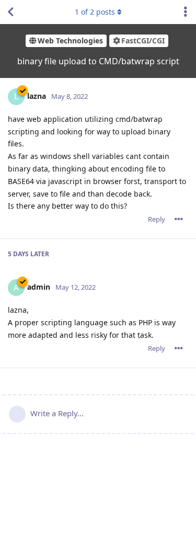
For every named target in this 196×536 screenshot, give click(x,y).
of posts (95, 12)
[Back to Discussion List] (10, 12)
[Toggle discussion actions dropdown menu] (185, 12)
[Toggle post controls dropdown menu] (178, 219)
